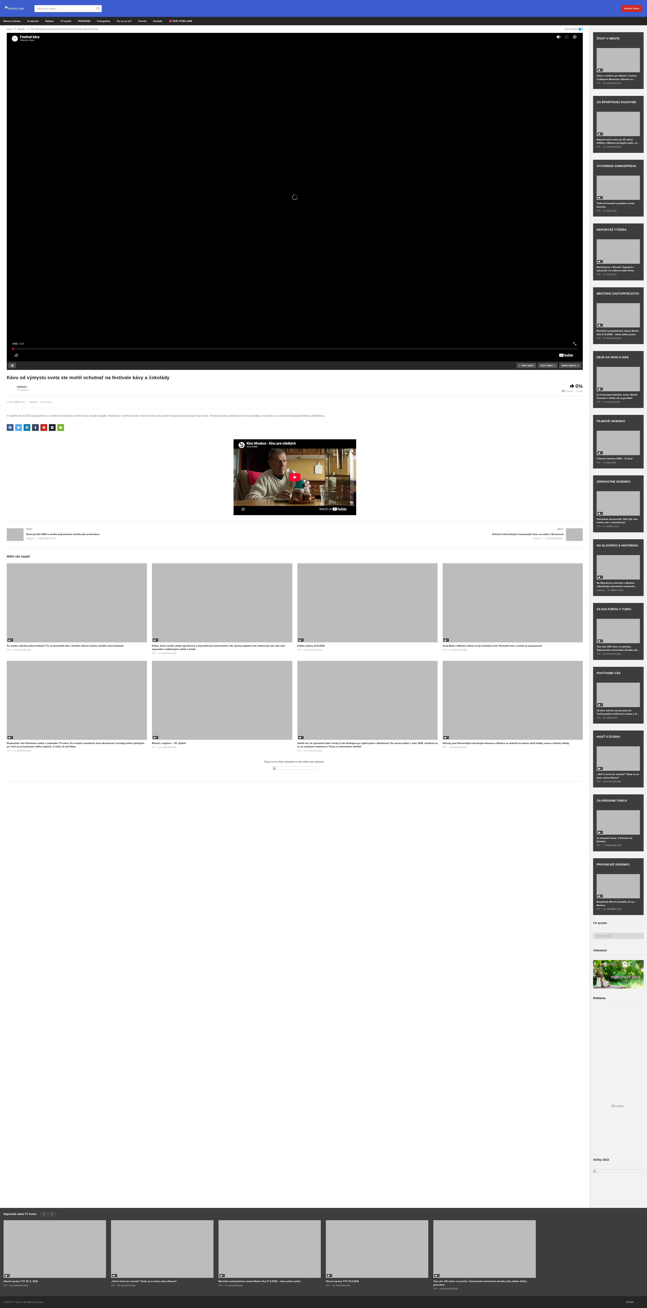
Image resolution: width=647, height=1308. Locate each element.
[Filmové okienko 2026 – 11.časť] (618, 443)
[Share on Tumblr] (35, 427)
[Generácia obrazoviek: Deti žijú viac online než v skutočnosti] (618, 503)
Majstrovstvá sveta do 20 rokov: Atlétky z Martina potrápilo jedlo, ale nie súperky (617, 141)
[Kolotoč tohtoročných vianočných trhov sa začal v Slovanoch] (440, 535)
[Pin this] (43, 427)
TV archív (65, 21)
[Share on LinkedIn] (27, 427)
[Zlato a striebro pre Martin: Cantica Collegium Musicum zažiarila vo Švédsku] (618, 60)
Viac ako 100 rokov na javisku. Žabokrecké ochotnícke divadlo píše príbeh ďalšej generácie (618, 648)
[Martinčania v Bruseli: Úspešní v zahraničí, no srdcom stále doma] (618, 251)
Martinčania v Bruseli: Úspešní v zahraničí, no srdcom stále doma (615, 269)
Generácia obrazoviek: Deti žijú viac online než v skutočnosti (617, 521)
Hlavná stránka (12, 21)
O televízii (33, 21)
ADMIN (630, 1302)
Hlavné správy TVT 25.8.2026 (342, 1281)
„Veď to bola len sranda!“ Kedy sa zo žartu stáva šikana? (618, 776)
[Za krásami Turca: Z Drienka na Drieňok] (618, 822)
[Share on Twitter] (18, 427)
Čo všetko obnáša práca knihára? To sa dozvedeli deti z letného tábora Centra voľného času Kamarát (65, 645)
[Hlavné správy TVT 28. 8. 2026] (55, 1249)
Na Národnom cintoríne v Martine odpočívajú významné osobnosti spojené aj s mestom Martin (616, 585)
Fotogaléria (103, 21)
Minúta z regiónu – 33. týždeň (169, 743)
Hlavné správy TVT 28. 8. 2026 (21, 1281)
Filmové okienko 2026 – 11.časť (615, 458)
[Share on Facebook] (10, 427)
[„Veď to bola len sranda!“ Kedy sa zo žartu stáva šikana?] (618, 758)
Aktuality (33, 402)
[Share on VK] (52, 427)
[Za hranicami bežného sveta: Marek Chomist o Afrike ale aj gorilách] (618, 379)
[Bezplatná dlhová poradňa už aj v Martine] (618, 886)
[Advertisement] (618, 1032)
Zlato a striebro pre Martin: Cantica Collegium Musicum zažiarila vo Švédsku (617, 77)
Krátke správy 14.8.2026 (311, 645)
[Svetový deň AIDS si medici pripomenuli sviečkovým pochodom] (149, 535)
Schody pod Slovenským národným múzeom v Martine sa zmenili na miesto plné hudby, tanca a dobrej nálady (506, 743)
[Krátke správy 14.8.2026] (367, 602)
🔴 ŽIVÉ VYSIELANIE (180, 21)
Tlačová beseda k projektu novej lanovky (615, 205)
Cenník (142, 21)
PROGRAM (84, 21)
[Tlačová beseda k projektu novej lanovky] (618, 188)
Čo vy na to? (124, 21)
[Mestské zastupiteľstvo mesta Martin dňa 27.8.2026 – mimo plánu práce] (618, 315)
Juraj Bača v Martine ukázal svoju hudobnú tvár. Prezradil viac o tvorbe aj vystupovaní (492, 645)
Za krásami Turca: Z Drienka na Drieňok (614, 840)
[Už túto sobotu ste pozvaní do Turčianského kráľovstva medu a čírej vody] (618, 695)
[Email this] (60, 427)
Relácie (49, 21)
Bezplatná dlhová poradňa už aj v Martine (616, 903)
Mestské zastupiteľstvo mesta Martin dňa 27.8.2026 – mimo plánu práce (618, 332)
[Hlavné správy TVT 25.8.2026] (377, 1249)
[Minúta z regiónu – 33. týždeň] (222, 700)
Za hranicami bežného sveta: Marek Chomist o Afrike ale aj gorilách (617, 396)
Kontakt (157, 21)
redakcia (22, 386)
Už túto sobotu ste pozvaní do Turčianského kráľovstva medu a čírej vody (618, 712)
